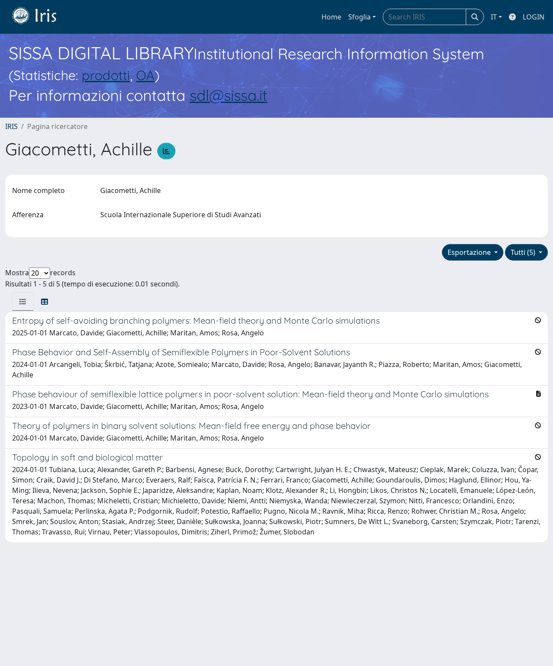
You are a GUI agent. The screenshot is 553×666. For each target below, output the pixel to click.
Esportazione (470, 252)
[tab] (23, 302)
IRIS (11, 126)
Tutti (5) (524, 252)
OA (145, 75)
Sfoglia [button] (359, 17)
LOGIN (533, 17)
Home (331, 17)
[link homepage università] (40, 17)
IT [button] (494, 17)
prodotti (106, 75)
